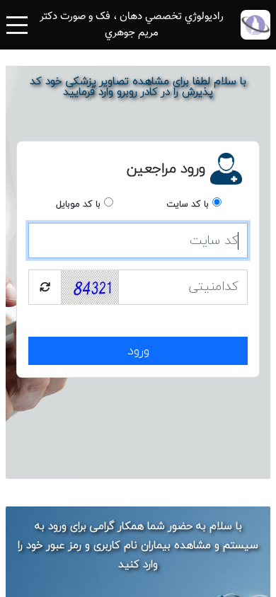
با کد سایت (187, 204)
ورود (138, 351)
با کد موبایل (78, 204)
